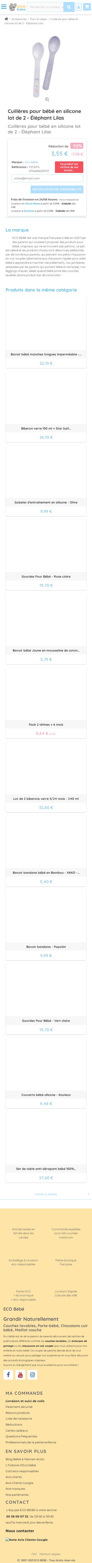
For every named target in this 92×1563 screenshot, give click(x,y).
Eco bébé (31, 162)
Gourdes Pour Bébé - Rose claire (46, 576)
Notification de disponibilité (57, 189)
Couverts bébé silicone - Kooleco (46, 1095)
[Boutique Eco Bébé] (17, 6)
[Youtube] (20, 1375)
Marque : (18, 162)
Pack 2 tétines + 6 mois (46, 725)
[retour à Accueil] (6, 19)
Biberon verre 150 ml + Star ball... (46, 428)
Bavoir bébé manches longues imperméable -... (46, 354)
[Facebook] (8, 1375)
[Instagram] (32, 1375)
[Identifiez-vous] (79, 7)
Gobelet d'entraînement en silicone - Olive (46, 502)
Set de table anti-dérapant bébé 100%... (46, 1169)
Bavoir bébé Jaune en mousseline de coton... (46, 650)
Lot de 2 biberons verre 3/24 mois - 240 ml (46, 799)
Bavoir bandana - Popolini (46, 947)
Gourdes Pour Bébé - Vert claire (46, 1021)
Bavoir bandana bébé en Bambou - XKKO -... (46, 873)
